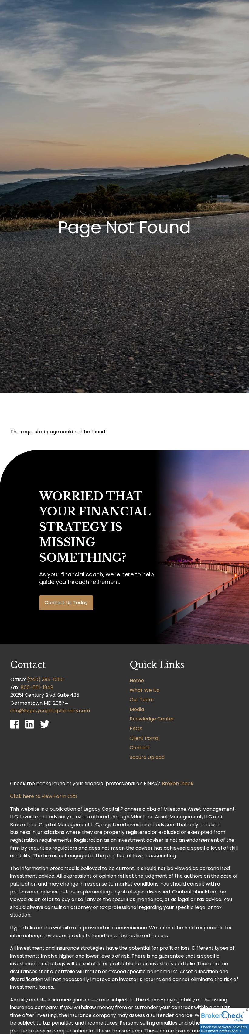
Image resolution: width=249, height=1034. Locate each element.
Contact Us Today (66, 602)
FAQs (136, 728)
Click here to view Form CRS (43, 796)
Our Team (142, 699)
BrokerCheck (177, 783)
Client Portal (144, 738)
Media (137, 709)
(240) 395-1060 (45, 679)
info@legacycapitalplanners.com (50, 710)
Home (137, 680)
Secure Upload (147, 757)
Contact (140, 747)
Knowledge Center (152, 718)
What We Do (145, 690)
